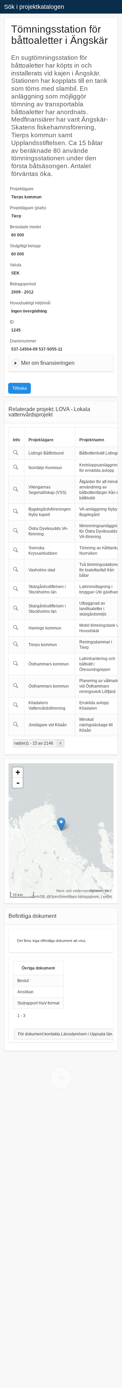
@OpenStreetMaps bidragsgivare (73, 896)
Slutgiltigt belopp (25, 246)
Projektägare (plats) (28, 208)
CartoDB (38, 896)
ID (12, 322)
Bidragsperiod (23, 284)
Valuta (15, 265)
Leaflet (106, 896)
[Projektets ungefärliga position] (61, 824)
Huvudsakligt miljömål (30, 303)
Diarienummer (23, 341)
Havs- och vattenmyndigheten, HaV (84, 890)
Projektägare (22, 188)
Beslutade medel (25, 227)
